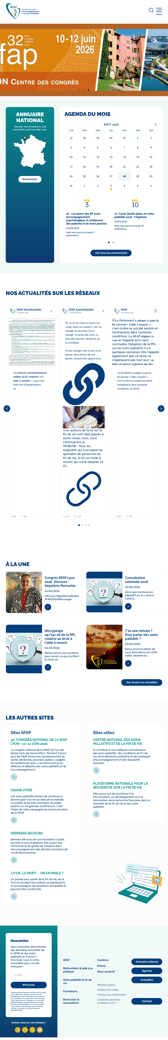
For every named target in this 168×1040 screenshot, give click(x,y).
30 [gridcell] (151, 176)
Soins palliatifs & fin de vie (77, 981)
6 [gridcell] (151, 185)
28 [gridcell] (124, 176)
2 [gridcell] (97, 185)
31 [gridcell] (71, 185)
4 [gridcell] (124, 185)
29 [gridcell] (137, 176)
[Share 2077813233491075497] (104, 516)
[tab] (79, 90)
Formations (70, 991)
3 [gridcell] (111, 185)
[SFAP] (22, 18)
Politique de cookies (108, 989)
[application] (111, 156)
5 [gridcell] (137, 185)
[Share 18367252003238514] (156, 516)
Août (107, 124)
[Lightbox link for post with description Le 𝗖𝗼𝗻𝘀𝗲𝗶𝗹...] (31, 342)
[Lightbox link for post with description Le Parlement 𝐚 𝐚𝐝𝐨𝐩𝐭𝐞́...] (135, 342)
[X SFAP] (32, 1031)
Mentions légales (106, 985)
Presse (101, 965)
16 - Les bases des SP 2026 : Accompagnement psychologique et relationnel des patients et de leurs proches (86, 218)
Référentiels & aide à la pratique (78, 970)
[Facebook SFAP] (25, 1031)
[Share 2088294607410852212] (52, 516)
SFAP (66, 960)
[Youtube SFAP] (40, 1031)
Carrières (103, 960)
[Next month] (156, 125)
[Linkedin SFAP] (18, 1031)
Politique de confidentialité (111, 994)
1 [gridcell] (84, 185)
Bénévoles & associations (71, 1001)
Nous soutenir (106, 971)
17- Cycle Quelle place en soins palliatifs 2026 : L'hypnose (134, 215)
